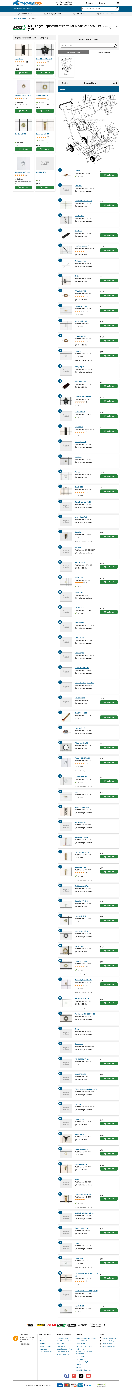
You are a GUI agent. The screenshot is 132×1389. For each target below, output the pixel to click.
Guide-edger (79, 1044)
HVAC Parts (61, 1346)
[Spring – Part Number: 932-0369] (66, 280)
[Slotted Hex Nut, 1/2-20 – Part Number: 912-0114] (66, 506)
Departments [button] (17, 9)
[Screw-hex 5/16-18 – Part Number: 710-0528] (45, 125)
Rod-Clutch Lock (80, 382)
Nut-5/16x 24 (79, 1306)
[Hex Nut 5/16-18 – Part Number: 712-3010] (23, 125)
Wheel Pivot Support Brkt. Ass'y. (86, 1089)
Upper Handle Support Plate (84, 683)
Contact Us (43, 1349)
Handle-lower (79, 623)
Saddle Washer (80, 412)
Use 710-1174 (40, 172)
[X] (81, 1376)
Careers (78, 1365)
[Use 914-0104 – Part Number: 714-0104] (66, 220)
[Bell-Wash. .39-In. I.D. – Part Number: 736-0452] (66, 1003)
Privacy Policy (80, 1344)
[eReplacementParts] (27, 2)
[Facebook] (66, 1376)
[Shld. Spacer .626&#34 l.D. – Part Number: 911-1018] (66, 890)
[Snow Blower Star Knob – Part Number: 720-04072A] (45, 50)
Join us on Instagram (109, 1341)
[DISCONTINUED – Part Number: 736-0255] (66, 1078)
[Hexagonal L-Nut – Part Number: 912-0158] (66, 310)
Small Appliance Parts (64, 1341)
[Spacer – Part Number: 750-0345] (66, 1033)
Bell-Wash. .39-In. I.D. (82, 999)
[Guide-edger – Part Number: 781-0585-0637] (66, 1048)
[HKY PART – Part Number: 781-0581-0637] (66, 551)
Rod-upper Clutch (81, 261)
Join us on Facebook (109, 1338)
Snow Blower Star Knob (44, 59)
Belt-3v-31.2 (79, 487)
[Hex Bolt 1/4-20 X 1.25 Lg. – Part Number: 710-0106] (66, 205)
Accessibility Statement (83, 1370)
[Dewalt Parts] (40, 1325)
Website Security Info (83, 1362)
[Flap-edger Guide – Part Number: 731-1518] (66, 446)
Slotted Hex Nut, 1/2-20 (83, 502)
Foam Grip (78, 1243)
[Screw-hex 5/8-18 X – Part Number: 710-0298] (66, 841)
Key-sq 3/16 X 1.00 (81, 321)
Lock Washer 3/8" (81, 777)
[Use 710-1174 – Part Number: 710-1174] (45, 163)
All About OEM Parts (82, 1341)
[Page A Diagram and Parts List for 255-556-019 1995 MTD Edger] (88, 129)
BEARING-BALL (80, 563)
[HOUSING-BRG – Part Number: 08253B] (66, 702)
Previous (65, 83)
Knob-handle (79, 1134)
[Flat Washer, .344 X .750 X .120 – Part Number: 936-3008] (66, 1018)
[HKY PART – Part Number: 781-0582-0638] (66, 1108)
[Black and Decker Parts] (30, 1325)
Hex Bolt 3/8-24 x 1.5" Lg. (83, 852)
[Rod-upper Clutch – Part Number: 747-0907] (66, 265)
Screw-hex (78, 532)
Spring (77, 276)
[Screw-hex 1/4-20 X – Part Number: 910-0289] (66, 905)
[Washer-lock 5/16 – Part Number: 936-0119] (45, 87)
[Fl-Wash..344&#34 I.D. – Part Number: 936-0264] (66, 295)
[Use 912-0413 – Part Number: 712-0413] (66, 950)
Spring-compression (82, 807)
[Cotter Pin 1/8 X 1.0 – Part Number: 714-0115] (66, 1232)
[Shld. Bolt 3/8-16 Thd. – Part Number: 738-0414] (66, 672)
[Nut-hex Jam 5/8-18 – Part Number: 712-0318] (66, 935)
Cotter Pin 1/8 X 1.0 (81, 1228)
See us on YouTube (108, 1346)
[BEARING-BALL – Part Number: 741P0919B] (66, 566)
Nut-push (78, 457)
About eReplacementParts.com (86, 1338)
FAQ (40, 1338)
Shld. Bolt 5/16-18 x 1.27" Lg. (84, 1213)
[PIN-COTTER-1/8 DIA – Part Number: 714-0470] (66, 1063)
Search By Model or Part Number (93, 9)
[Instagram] (74, 1376)
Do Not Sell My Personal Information (84, 1353)
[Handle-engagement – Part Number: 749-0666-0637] (66, 250)
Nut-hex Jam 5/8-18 (81, 931)
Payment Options (45, 1346)
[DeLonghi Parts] (71, 1325)
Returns (42, 1344)
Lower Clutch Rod (81, 517)
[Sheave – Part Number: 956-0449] (66, 476)
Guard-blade (79, 593)
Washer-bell (79, 578)
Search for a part (67, 45)
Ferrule (77, 171)
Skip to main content (66, 21)
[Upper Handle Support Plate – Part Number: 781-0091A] (66, 687)
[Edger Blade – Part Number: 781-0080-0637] (23, 50)
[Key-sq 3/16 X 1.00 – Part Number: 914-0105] (66, 325)
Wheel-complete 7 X (81, 743)
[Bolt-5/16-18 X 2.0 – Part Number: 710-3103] (66, 717)
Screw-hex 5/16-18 (42, 134)
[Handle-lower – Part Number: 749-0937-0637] (66, 627)
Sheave (77, 472)
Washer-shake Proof (82, 1149)
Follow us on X (107, 1344)
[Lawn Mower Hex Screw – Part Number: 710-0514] (66, 1200)
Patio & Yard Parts (63, 1352)
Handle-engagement (82, 246)
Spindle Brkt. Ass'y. (81, 822)
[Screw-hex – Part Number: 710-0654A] (66, 536)
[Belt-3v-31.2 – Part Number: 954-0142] (66, 491)
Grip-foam (78, 231)
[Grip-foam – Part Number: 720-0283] (66, 235)
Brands (29, 9)
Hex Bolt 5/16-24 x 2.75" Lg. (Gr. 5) (86, 1291)
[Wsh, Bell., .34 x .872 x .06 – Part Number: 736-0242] (23, 87)
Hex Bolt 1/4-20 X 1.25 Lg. (83, 201)
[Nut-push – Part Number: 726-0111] (66, 461)
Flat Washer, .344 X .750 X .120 (85, 1014)
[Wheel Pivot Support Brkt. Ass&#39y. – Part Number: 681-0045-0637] (66, 1093)
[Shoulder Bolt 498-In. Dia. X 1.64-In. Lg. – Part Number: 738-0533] (66, 1279)
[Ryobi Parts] (51, 1325)
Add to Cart (25, 73)
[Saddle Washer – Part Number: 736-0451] (66, 416)
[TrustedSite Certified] (101, 1385)
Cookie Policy (80, 1349)
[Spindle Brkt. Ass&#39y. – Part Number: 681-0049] (66, 826)
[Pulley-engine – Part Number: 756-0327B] (66, 371)
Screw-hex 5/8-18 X (81, 837)
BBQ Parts (60, 1344)
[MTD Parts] (61, 1325)
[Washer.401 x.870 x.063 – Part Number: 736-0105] (23, 163)
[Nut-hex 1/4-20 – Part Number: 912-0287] (66, 732)
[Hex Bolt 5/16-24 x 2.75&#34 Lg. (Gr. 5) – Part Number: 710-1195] (66, 1295)
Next (113, 83)
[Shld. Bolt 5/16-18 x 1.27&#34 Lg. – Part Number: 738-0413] (66, 1217)
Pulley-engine (79, 367)
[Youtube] (88, 1376)
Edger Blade (19, 59)
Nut (76, 792)
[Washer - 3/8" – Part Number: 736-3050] (66, 1123)
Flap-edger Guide (80, 442)
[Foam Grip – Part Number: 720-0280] (66, 1247)
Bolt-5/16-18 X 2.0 (81, 713)
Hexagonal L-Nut (81, 306)
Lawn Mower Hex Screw (83, 1194)
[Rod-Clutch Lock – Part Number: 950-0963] (66, 386)
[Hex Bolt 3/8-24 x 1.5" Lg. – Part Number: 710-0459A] (66, 856)
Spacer (77, 1029)
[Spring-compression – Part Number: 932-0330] (66, 811)
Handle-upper (79, 653)
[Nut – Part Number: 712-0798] (66, 796)
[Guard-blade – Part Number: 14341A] (66, 597)
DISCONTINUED (80, 1074)
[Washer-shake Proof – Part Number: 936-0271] (66, 1153)
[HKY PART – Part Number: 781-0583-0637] (66, 190)
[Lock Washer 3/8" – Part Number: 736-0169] (66, 781)
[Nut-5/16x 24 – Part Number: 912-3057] (66, 1310)
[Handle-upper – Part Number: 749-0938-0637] (66, 657)
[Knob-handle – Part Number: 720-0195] (66, 1138)
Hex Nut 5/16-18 (20, 134)
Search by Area (104, 52)
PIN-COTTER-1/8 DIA (82, 1059)
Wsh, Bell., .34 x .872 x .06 (23, 96)
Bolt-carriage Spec (81, 1164)
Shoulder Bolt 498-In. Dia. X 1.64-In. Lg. (87, 1275)
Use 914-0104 (79, 216)
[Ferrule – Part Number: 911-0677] (66, 175)
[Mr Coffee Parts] (82, 1325)
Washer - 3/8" (79, 1119)
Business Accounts (45, 1352)
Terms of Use (80, 1359)
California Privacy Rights (84, 1346)
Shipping (42, 1341)
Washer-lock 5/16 (42, 96)
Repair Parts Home (19, 19)
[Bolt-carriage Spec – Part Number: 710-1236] (66, 1168)
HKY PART (78, 186)
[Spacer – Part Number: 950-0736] (66, 1183)
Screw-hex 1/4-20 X (81, 901)
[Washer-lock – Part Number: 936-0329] (66, 355)
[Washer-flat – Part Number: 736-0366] (66, 1262)
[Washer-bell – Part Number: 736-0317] (66, 581)
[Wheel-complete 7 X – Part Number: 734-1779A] (66, 747)
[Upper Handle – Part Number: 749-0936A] (66, 642)
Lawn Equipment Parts (64, 1349)
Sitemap (78, 1367)
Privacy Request (81, 1356)
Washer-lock (79, 351)
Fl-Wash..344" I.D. (80, 291)
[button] (117, 3)
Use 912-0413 (79, 946)
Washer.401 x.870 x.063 (22, 172)
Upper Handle (79, 638)
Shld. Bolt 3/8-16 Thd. (82, 668)
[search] (116, 8)
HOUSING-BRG (80, 698)
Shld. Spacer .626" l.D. (82, 886)
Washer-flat (79, 1258)
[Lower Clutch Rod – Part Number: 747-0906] (66, 521)
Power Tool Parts (63, 1354)
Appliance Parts (62, 1338)
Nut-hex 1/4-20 (80, 728)
